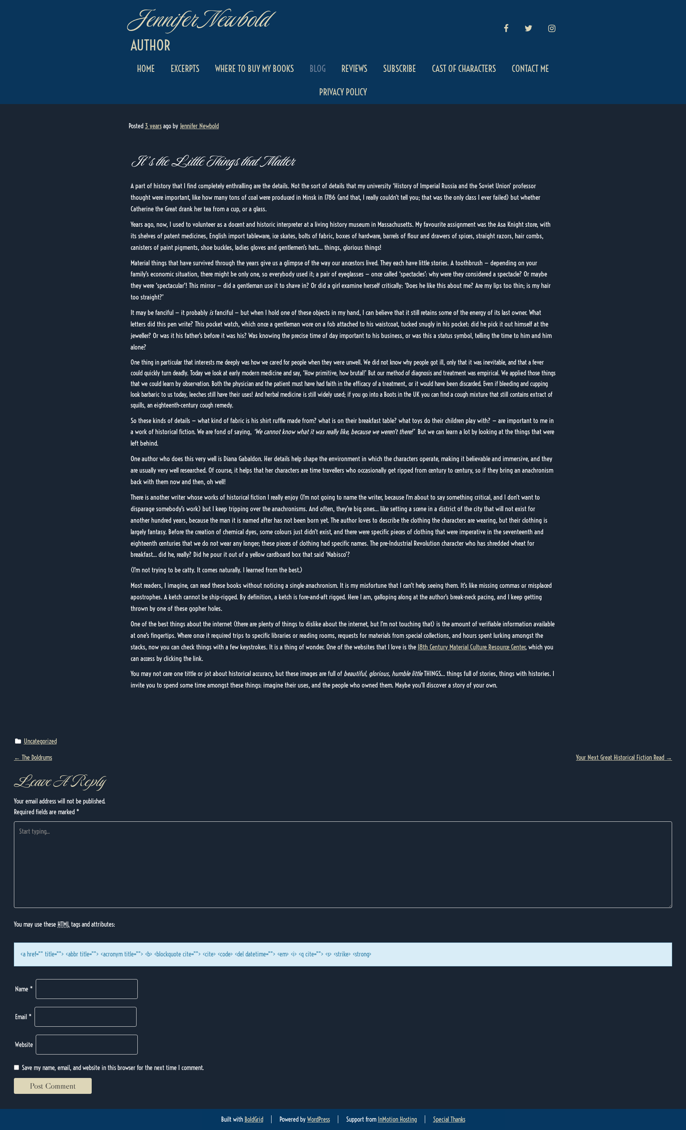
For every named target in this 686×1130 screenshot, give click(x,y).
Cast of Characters (464, 68)
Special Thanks (449, 1119)
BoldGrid (254, 1119)
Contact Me (530, 68)
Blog (318, 68)
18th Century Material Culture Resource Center (471, 647)
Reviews (354, 68)
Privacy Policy (343, 92)
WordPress (318, 1119)
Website (24, 1045)
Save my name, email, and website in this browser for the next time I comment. (113, 1068)
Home (146, 68)
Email (23, 1017)
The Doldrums (33, 757)
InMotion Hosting (397, 1119)
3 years (153, 126)
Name (24, 989)
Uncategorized (40, 741)
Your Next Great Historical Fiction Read (624, 757)
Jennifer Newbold (199, 19)
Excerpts (185, 68)
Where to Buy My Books (254, 68)
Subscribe (399, 68)
